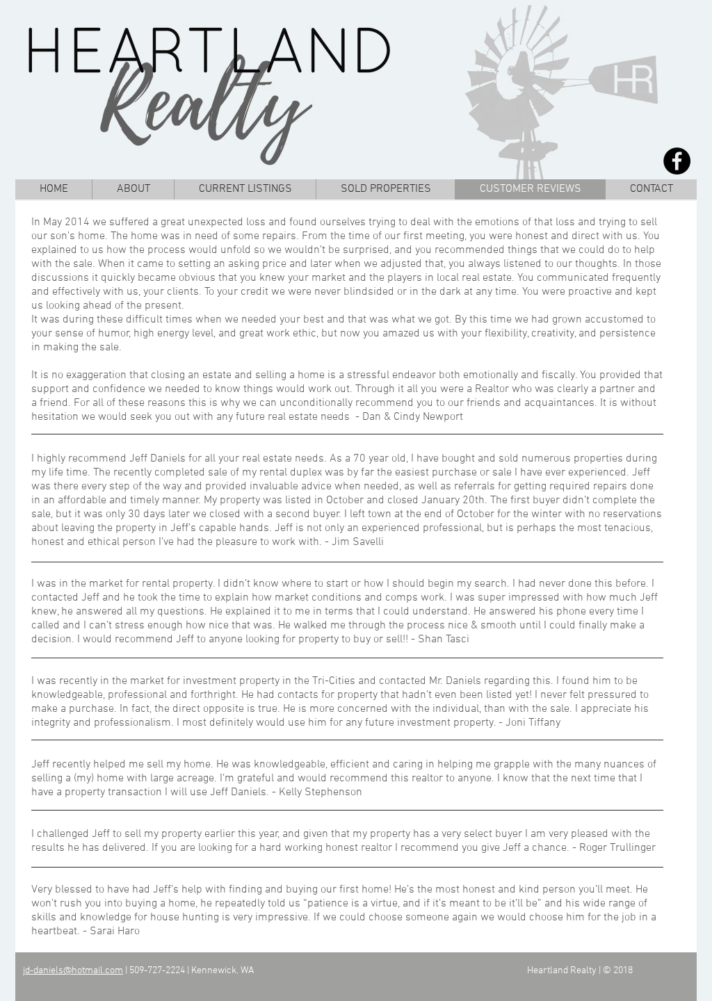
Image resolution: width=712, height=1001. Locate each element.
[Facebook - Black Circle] (676, 160)
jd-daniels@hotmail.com (73, 971)
